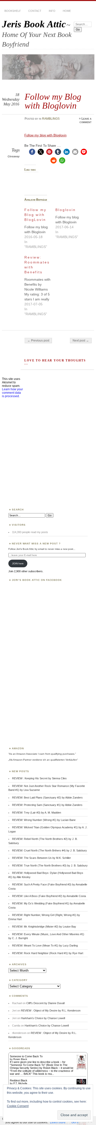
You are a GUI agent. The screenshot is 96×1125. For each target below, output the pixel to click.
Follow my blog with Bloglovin (45, 135)
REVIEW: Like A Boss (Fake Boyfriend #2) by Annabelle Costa (49, 896)
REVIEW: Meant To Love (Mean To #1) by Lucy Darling (45, 945)
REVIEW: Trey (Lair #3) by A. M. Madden (36, 812)
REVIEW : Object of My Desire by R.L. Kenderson (50, 1010)
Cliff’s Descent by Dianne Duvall (45, 1003)
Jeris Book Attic (34, 24)
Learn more (57, 1122)
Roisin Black (20, 1059)
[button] (32, 152)
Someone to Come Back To (26, 1056)
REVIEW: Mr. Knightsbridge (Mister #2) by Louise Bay (44, 926)
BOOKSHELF (12, 10)
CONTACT (34, 10)
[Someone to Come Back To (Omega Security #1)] (81, 1068)
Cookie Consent (18, 1106)
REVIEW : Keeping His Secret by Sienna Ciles (39, 778)
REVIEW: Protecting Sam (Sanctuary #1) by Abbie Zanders (47, 804)
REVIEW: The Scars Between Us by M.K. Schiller (41, 857)
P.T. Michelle (20, 1083)
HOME (67, 10)
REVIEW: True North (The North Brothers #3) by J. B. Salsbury (50, 865)
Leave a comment (86, 120)
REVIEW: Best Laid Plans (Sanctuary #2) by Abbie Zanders (47, 797)
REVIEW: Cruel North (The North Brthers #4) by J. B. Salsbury (49, 850)
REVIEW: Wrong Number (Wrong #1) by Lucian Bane (44, 819)
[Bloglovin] (70, 222)
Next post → (81, 340)
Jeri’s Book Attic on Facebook (37, 580)
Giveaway (14, 156)
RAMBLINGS (51, 118)
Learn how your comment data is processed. (12, 393)
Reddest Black (18, 1080)
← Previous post (38, 340)
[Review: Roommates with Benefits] (39, 284)
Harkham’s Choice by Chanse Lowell (43, 1018)
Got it (74, 1122)
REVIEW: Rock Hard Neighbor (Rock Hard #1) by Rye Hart (47, 953)
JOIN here (18, 563)
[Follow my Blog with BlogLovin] (39, 227)
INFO (52, 10)
